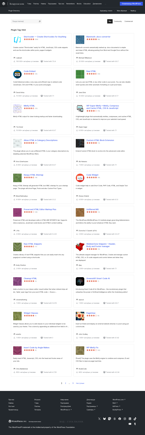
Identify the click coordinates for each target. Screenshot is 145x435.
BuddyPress (118, 410)
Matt (115, 403)
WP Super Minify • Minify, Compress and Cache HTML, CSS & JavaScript (102, 107)
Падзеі (89, 403)
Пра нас (11, 399)
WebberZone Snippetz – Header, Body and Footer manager (101, 245)
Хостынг (11, 406)
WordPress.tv (66, 410)
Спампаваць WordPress (131, 4)
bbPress (116, 406)
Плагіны (37, 406)
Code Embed (29, 71)
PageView (90, 313)
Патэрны (37, 410)
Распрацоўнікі (66, 406)
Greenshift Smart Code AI (98, 278)
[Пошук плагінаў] (40, 21)
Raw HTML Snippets (33, 244)
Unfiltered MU (92, 209)
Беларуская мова (35, 421)
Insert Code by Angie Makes (36, 347)
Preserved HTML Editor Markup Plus (40, 209)
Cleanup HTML (30, 278)
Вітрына (37, 399)
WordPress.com (119, 399)
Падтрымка (65, 403)
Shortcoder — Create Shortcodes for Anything (45, 37)
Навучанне (64, 399)
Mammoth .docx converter (98, 37)
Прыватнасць (13, 410)
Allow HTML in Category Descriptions (41, 140)
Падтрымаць (92, 406)
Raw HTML (91, 71)
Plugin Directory (14, 11)
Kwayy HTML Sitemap (33, 175)
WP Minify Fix (92, 347)
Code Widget (92, 175)
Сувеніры (91, 410)
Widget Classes (31, 313)
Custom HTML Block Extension (100, 140)
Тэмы (36, 403)
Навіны (10, 403)
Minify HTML (29, 106)
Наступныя (80, 383)
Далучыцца (91, 399)
